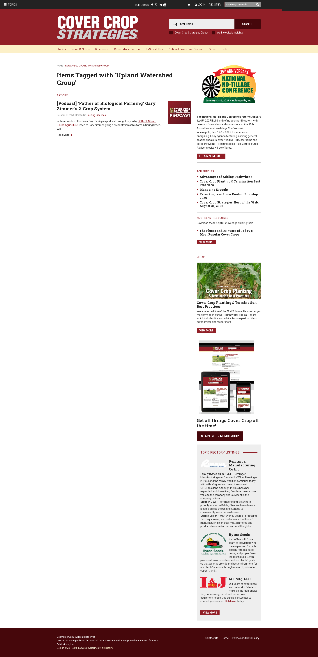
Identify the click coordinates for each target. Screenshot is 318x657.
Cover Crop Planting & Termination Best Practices (230, 183)
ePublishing (108, 648)
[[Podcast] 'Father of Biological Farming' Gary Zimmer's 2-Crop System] (179, 112)
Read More (63, 134)
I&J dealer (231, 601)
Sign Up (247, 24)
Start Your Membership (220, 436)
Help (224, 49)
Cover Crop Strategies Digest (191, 32)
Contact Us (211, 638)
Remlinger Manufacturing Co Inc (242, 465)
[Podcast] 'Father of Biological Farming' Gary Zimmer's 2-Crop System (106, 106)
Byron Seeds (239, 534)
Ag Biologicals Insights (230, 32)
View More (206, 242)
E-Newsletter (154, 49)
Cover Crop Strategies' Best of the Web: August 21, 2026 (229, 204)
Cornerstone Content (127, 49)
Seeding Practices (96, 115)
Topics (12, 4)
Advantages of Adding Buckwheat (226, 177)
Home (60, 65)
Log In (201, 4)
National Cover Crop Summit (186, 49)
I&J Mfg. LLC (239, 579)
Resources (102, 49)
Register (215, 4)
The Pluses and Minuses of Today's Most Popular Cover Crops (226, 232)
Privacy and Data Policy (245, 638)
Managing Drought (214, 190)
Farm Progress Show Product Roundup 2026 (229, 196)
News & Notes (80, 49)
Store (212, 49)
